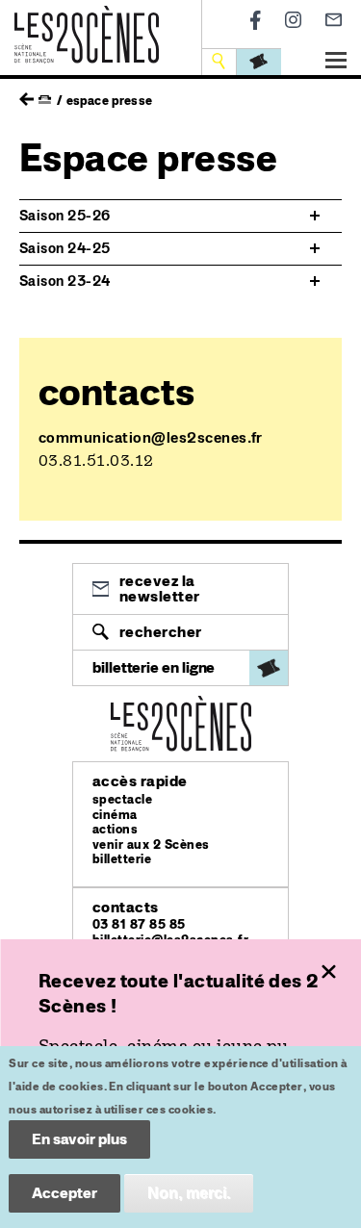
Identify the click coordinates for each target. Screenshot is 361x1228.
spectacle (122, 799)
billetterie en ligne (153, 667)
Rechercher (160, 632)
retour (26, 94)
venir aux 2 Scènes (151, 844)
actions (115, 829)
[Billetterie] (259, 61)
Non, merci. (188, 1193)
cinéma (115, 814)
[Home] (86, 17)
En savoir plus (79, 1139)
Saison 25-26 (65, 215)
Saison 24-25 (65, 248)
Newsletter (333, 20)
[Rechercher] (221, 61)
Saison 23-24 (65, 281)
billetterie (121, 859)
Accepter (64, 1193)
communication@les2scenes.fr (151, 437)
